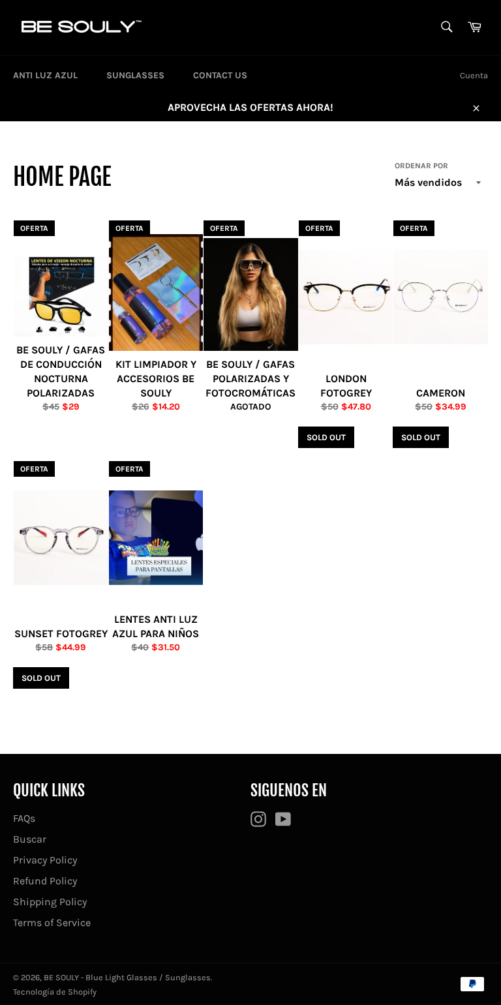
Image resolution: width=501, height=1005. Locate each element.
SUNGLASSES (135, 75)
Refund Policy (45, 881)
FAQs (24, 818)
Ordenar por (421, 165)
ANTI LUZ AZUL (45, 75)
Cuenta (474, 75)
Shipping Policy (50, 901)
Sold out (326, 437)
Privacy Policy (45, 860)
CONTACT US (220, 75)
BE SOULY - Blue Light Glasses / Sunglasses (127, 977)
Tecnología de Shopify (55, 992)
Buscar (29, 839)
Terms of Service (52, 922)
